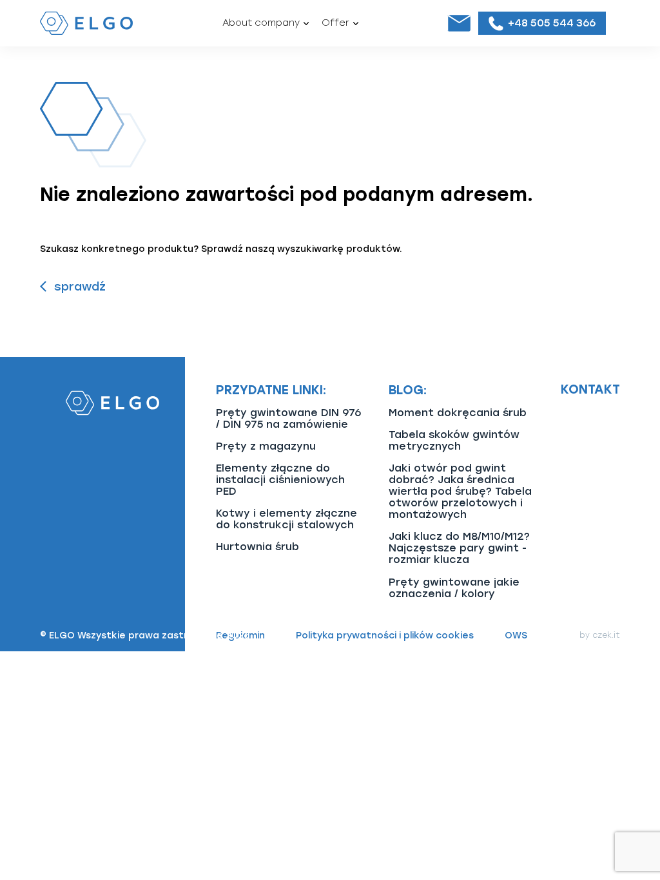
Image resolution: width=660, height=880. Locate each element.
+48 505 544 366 (552, 23)
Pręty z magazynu (266, 446)
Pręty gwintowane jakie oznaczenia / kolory (454, 588)
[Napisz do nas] (459, 23)
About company (261, 22)
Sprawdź (80, 287)
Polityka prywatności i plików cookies (385, 636)
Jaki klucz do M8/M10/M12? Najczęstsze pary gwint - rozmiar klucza (459, 548)
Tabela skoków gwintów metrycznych (454, 440)
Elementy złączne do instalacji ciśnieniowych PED (280, 479)
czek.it (606, 635)
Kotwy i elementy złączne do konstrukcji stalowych (286, 519)
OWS (516, 636)
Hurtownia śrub (257, 546)
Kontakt (590, 390)
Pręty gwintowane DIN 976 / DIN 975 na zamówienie (288, 418)
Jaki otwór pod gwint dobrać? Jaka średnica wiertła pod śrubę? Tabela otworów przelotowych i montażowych (460, 491)
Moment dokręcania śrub (458, 413)
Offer (335, 22)
